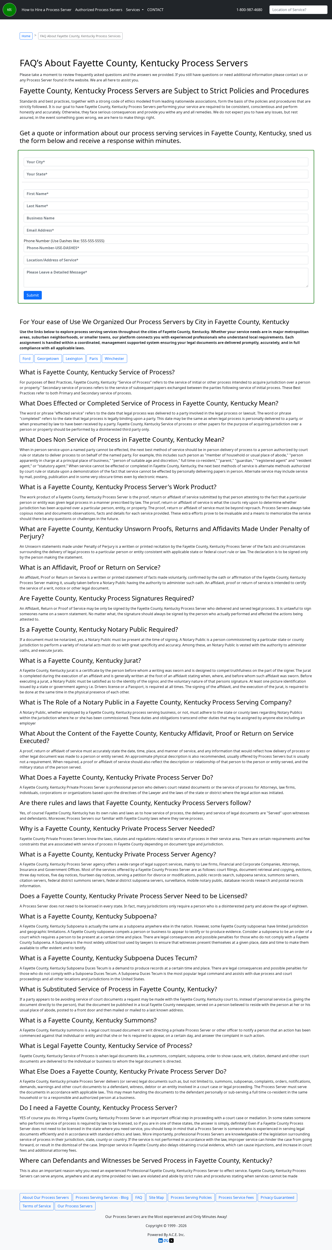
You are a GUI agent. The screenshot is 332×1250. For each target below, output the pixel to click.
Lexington (74, 358)
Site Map (156, 1197)
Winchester (114, 358)
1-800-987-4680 (249, 9)
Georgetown (48, 358)
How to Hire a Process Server (47, 9)
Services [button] (133, 9)
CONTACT (155, 9)
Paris (93, 358)
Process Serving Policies (191, 1197)
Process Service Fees (236, 1197)
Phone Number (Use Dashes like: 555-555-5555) (64, 240)
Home (26, 36)
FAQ (138, 1197)
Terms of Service (37, 1206)
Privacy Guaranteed (277, 1197)
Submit (33, 295)
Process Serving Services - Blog (102, 1197)
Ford (26, 358)
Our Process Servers (75, 1206)
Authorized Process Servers (98, 9)
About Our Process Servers (46, 1197)
